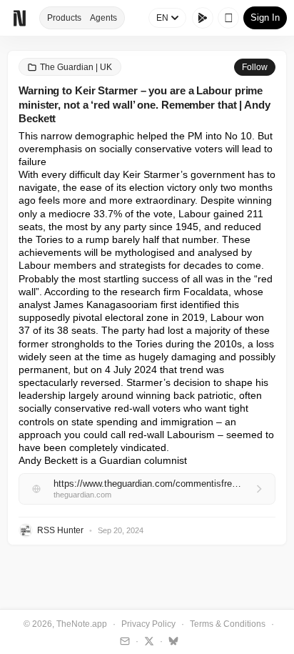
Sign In (265, 17)
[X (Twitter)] (147, 640)
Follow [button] (255, 67)
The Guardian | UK (76, 67)
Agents (103, 18)
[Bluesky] (171, 640)
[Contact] (123, 640)
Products (64, 18)
